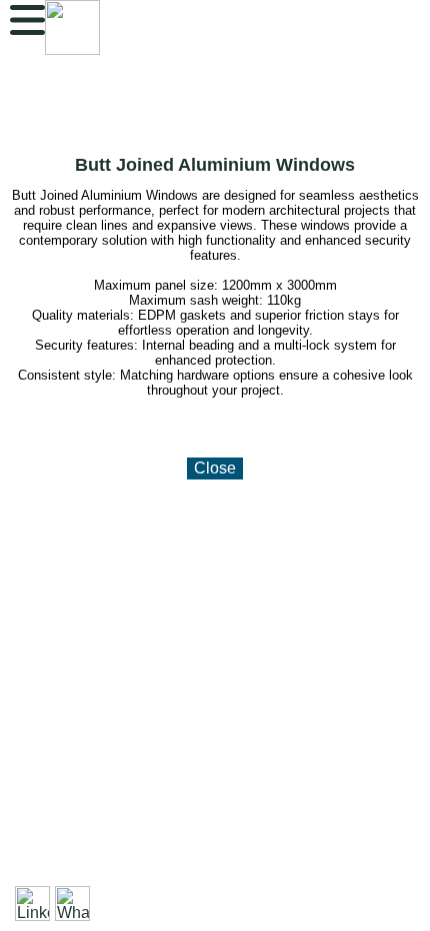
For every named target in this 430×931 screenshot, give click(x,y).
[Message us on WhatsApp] (72, 903)
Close (215, 468)
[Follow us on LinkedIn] (32, 903)
